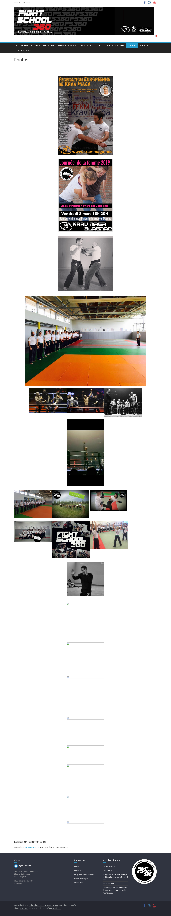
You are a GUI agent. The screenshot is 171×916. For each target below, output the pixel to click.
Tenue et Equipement (114, 45)
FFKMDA (77, 870)
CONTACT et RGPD (24, 50)
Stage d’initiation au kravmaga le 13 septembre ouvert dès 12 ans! (115, 877)
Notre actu (107, 870)
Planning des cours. (68, 45)
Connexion (78, 882)
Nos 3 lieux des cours (91, 45)
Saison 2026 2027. (110, 866)
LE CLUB (131, 45)
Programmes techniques (84, 874)
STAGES (143, 45)
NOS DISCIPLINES (23, 45)
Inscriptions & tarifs (45, 45)
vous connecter (32, 847)
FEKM (76, 866)
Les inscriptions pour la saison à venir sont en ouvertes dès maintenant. (115, 890)
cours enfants (108, 883)
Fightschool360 (25, 865)
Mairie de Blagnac (81, 878)
